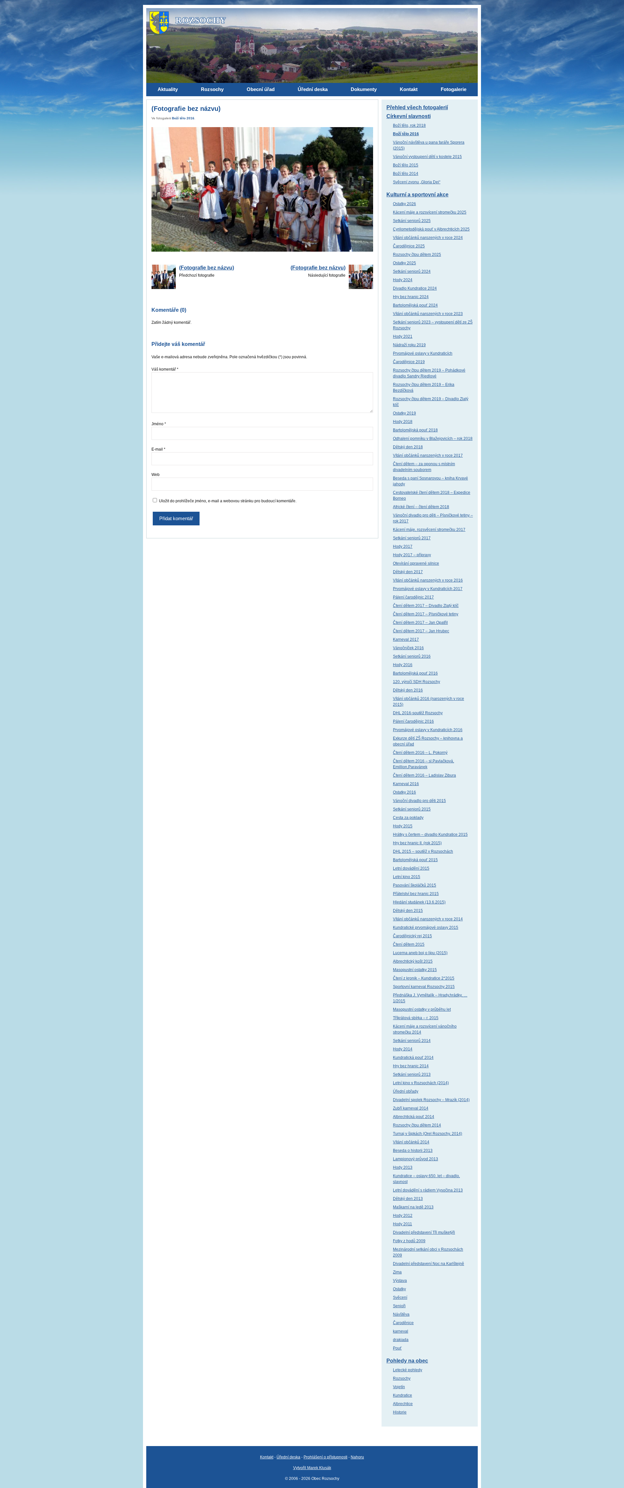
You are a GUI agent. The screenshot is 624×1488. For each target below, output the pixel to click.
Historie (400, 1412)
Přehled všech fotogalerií (417, 107)
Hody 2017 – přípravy (412, 555)
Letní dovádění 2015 (411, 868)
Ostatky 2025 (404, 263)
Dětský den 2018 (408, 447)
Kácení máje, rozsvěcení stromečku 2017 (429, 529)
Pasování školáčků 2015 (414, 885)
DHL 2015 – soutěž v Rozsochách (423, 851)
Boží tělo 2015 (405, 165)
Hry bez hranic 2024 (411, 297)
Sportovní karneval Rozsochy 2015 (424, 986)
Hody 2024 (402, 280)
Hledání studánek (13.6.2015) (419, 902)
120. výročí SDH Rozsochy (416, 681)
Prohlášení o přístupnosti (325, 1457)
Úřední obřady (405, 1091)
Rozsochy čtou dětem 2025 (417, 254)
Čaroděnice (403, 1323)
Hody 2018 (402, 421)
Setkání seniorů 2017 (412, 538)
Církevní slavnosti (408, 116)
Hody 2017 (402, 546)
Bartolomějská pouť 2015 (415, 860)
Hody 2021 (402, 336)
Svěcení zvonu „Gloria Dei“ (416, 182)
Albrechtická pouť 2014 (413, 1116)
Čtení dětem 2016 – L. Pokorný (420, 752)
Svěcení (400, 1297)
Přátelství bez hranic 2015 (416, 893)
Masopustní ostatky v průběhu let (422, 1009)
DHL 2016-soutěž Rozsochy (418, 713)
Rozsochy (401, 1378)
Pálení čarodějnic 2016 (413, 721)
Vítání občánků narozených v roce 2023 (428, 313)
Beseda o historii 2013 (413, 1150)
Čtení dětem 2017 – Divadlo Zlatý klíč (426, 605)
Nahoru (357, 1457)
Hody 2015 (402, 826)
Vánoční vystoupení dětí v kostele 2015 (427, 156)
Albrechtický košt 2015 (413, 961)
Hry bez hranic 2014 (411, 1066)
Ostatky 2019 (404, 413)
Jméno (158, 424)
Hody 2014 (402, 1049)
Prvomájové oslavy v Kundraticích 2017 (427, 588)
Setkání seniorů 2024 (412, 271)
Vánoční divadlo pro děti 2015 (419, 800)
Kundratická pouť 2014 (413, 1057)
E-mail (158, 449)
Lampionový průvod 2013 (415, 1159)
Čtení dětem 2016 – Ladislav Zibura (424, 775)
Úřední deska (288, 1457)
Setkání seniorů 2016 (412, 656)
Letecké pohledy (407, 1370)
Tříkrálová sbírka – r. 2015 (415, 1018)
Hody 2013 (402, 1167)
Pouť (397, 1348)
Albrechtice (403, 1404)
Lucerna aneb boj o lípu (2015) (420, 953)
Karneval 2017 (406, 639)
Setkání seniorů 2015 (412, 809)
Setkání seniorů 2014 (412, 1040)
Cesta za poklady (408, 817)
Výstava (400, 1280)
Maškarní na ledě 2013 (413, 1207)
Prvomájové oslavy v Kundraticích (422, 353)
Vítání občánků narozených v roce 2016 (428, 580)
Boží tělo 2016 (183, 118)
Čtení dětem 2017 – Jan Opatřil (420, 622)
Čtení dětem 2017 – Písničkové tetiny (425, 614)
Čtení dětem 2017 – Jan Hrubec (421, 631)
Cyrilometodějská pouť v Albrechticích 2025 (431, 229)
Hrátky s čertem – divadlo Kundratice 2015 (430, 834)
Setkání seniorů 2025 (412, 220)
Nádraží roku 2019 (409, 345)
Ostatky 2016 (404, 792)
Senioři (399, 1306)
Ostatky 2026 (404, 204)
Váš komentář (164, 369)
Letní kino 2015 (406, 877)
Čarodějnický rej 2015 (412, 936)
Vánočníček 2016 (408, 648)
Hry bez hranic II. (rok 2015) (417, 843)
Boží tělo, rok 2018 (409, 125)
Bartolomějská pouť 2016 (415, 673)
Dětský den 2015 (408, 910)
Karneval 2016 (406, 784)
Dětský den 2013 (408, 1198)
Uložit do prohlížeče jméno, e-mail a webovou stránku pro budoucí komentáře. (227, 501)
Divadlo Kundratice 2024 (415, 288)
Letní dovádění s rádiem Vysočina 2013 (428, 1190)
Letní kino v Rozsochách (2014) (421, 1083)
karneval (400, 1331)
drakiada (401, 1339)
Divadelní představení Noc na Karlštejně (428, 1263)
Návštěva (401, 1314)
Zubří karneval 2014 (410, 1108)
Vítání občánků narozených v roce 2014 (428, 919)
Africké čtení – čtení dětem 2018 (421, 507)
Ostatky (399, 1289)
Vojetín (399, 1387)
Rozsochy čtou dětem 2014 (417, 1125)
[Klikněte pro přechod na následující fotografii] (262, 189)
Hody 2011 (402, 1224)
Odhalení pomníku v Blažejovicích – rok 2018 (433, 438)
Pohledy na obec (407, 1360)
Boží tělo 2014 (405, 173)
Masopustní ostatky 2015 (415, 970)
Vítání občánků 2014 (411, 1142)
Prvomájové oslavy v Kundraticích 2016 (427, 730)
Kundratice (402, 1395)
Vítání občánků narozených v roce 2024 (428, 237)
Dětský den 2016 (408, 690)
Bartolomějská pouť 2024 (415, 305)
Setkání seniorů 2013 (412, 1074)
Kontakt (266, 1457)
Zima (397, 1272)
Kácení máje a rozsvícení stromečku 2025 (429, 212)
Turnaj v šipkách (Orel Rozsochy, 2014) (427, 1133)
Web (155, 474)
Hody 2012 (402, 1215)
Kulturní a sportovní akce (417, 194)
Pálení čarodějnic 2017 (413, 597)
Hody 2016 (402, 665)
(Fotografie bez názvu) (206, 267)
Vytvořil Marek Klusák (312, 1468)
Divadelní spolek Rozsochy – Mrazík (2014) (431, 1100)
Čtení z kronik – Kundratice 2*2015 (423, 978)
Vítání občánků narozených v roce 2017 (428, 455)
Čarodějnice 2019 (409, 362)
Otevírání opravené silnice (416, 563)
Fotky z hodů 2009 (409, 1241)
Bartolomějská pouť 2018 (415, 430)
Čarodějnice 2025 (409, 246)
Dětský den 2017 (408, 572)
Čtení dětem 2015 (408, 944)
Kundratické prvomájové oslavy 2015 (425, 927)
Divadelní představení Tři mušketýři (424, 1232)
